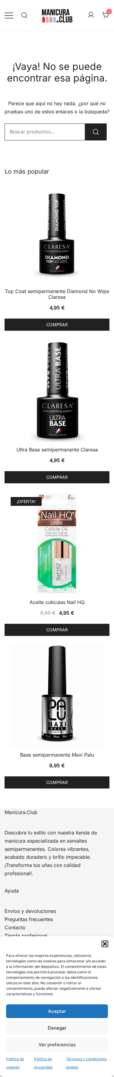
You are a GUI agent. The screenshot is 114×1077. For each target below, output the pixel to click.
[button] (105, 944)
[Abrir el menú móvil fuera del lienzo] (9, 15)
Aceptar (57, 1011)
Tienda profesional (26, 936)
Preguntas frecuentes (29, 919)
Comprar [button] (57, 324)
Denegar (57, 1028)
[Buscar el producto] (96, 131)
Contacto (15, 927)
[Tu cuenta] (91, 15)
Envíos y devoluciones (30, 911)
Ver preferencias (57, 1045)
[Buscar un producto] (24, 15)
